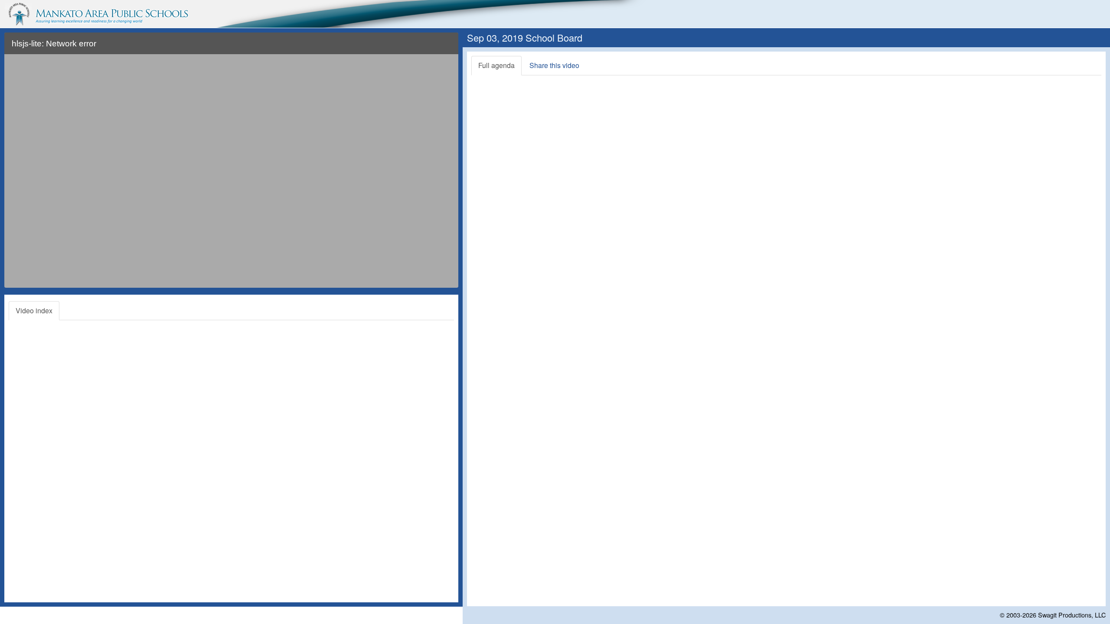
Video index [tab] (34, 310)
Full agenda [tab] (496, 65)
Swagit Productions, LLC (1072, 614)
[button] (446, 47)
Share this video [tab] (554, 65)
